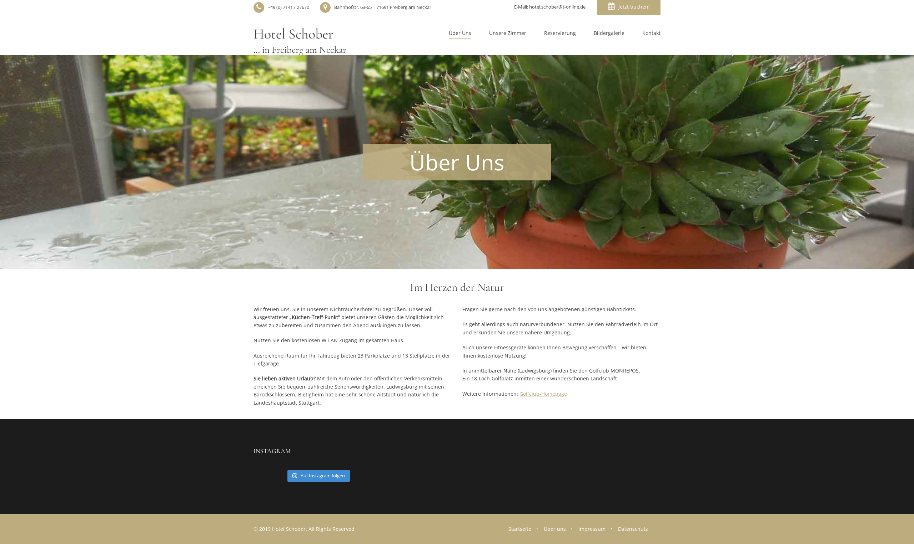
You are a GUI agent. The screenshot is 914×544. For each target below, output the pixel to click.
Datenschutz (633, 528)
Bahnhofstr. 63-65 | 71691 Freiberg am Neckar (382, 7)
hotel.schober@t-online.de (557, 7)
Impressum (592, 528)
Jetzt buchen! (634, 6)
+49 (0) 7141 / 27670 (288, 7)
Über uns (555, 528)
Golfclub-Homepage (543, 393)
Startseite (519, 528)
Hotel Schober (299, 40)
